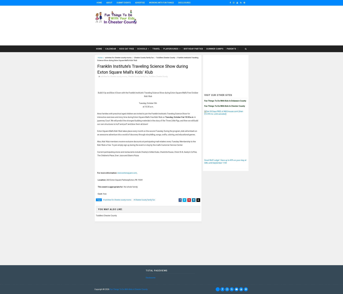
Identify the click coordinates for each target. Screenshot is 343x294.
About (109, 3)
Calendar (110, 49)
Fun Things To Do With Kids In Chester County (224, 106)
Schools (142, 49)
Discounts (102, 55)
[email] (236, 289)
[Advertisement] (216, 25)
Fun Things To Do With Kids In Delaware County (225, 101)
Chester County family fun (138, 76)
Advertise (140, 3)
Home (99, 3)
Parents (231, 49)
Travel (156, 49)
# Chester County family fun (144, 200)
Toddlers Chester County (158, 76)
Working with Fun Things (161, 3)
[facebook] (230, 3)
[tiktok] (218, 289)
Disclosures (184, 3)
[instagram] (233, 3)
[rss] (240, 3)
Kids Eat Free (126, 49)
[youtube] (237, 3)
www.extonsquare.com (127, 173)
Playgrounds (170, 49)
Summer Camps (214, 49)
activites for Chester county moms (114, 76)
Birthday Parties (193, 49)
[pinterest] (244, 3)
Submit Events (124, 3)
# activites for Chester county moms (117, 200)
